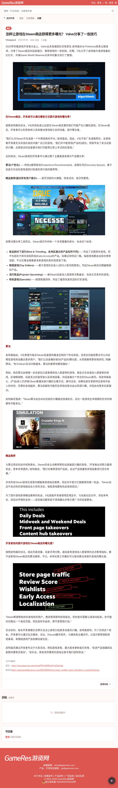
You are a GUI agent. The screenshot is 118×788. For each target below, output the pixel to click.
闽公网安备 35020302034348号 (60, 782)
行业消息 (30, 18)
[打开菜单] (115, 3)
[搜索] (106, 3)
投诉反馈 (80, 776)
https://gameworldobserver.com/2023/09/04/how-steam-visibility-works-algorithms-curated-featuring (55, 670)
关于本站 (38, 776)
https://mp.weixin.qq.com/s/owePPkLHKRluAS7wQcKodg (37, 665)
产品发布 (59, 776)
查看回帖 (104, 684)
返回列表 (10, 18)
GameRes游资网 (66, 779)
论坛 (93, 3)
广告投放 (69, 776)
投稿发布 (48, 776)
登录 (111, 3)
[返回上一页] (112, 780)
